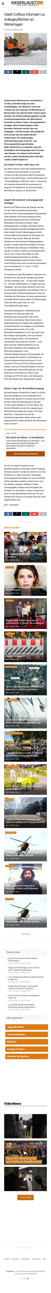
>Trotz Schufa (19, 1271)
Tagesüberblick (15, 1027)
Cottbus (9, 567)
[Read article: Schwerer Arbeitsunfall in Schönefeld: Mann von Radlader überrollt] (25, 845)
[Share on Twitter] (17, 72)
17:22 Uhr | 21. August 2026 (20, 982)
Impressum (16, 1259)
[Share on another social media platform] (43, 72)
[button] (25, 1126)
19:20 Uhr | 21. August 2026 (20, 963)
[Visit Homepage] (27, 3)
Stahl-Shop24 (40, 1271)
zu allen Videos (25, 1197)
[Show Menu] (3, 3)
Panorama (10, 633)
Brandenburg (11, 534)
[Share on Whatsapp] (26, 72)
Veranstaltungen (16, 1034)
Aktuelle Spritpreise (18, 1056)
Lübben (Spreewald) (14, 733)
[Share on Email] (34, 72)
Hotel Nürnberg (31, 1274)
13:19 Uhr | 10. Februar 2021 (13, 30)
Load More (25, 934)
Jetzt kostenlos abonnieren (25, 454)
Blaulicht (11, 1041)
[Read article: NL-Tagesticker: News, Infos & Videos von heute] (25, 547)
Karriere (7, 1259)
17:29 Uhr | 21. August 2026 (20, 972)
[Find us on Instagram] (24, 1278)
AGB (44, 1259)
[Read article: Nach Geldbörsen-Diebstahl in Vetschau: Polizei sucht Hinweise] (25, 879)
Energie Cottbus (16, 1049)
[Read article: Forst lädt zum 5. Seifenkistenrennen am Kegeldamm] (25, 779)
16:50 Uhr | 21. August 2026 (20, 1000)
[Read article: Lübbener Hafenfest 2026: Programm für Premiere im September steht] (25, 746)
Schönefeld (11, 832)
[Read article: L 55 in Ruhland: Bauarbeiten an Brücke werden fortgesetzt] (25, 646)
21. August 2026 (13, 560)
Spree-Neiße (11, 667)
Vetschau (10, 866)
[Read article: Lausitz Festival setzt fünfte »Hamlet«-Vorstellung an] (25, 580)
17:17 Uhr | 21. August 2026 (20, 991)
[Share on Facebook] (8, 72)
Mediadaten (26, 1259)
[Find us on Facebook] (21, 1278)
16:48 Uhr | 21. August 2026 (20, 1010)
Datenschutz (36, 1259)
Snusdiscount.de (20, 1274)
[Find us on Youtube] (27, 1278)
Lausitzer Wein (30, 1271)
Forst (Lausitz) (12, 766)
